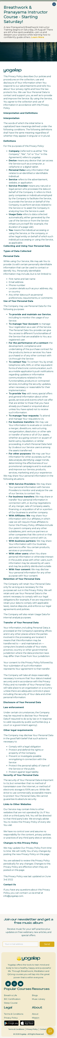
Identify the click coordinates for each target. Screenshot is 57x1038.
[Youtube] (20, 983)
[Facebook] (8, 983)
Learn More (37, 37)
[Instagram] (14, 983)
